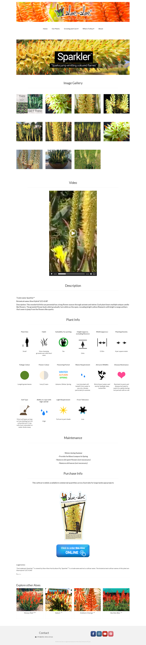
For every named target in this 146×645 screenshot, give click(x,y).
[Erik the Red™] (116, 601)
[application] (73, 233)
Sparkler (19, 574)
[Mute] (91, 274)
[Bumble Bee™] (87, 601)
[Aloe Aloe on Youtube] (105, 634)
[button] (73, 233)
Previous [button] (18, 604)
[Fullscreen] (94, 274)
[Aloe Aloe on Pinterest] (110, 634)
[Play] (52, 274)
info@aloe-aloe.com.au (45, 637)
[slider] (71, 273)
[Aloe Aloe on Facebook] (93, 634)
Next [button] (128, 604)
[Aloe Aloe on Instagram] (99, 634)
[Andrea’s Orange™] (58, 601)
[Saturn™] (29, 601)
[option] (29, 604)
